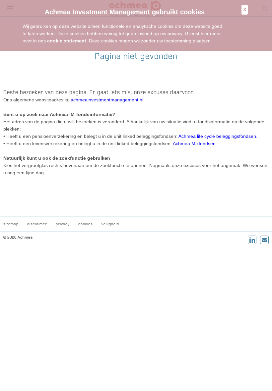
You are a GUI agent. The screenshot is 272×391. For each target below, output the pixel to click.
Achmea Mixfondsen (194, 143)
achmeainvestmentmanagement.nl (107, 99)
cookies (85, 224)
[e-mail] (264, 240)
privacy (63, 224)
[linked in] (252, 240)
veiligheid (110, 224)
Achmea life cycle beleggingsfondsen (217, 136)
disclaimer (37, 224)
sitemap (11, 224)
